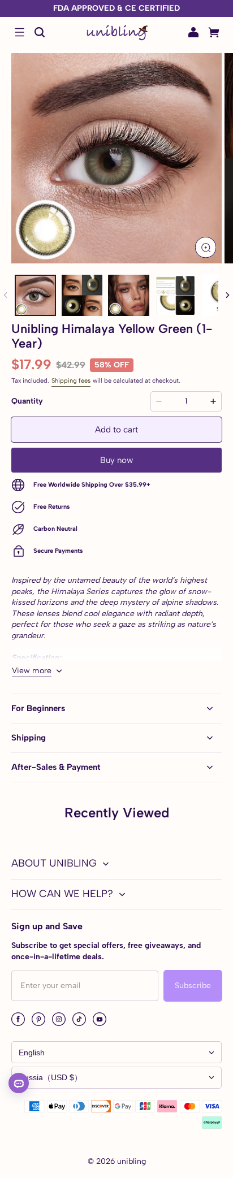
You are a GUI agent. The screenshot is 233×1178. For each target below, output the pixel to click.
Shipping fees (70, 380)
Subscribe (193, 985)
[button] (19, 32)
